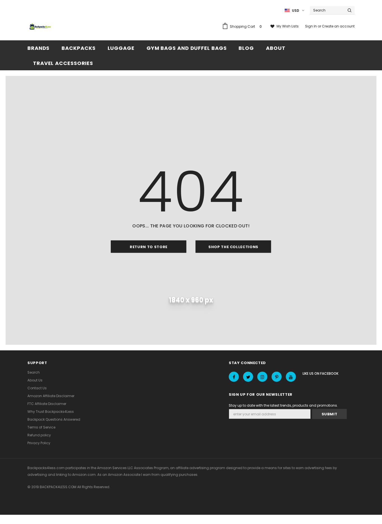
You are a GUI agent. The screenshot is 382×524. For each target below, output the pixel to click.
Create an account (338, 26)
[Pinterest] (277, 377)
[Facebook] (234, 377)
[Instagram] (262, 377)
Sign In (311, 26)
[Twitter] (248, 377)
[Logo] (40, 27)
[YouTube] (291, 377)
